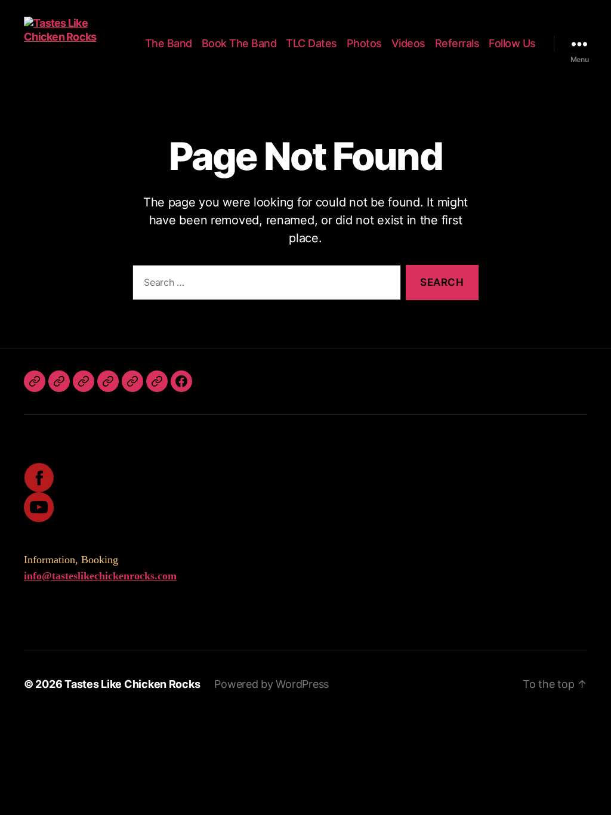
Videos (408, 43)
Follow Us (512, 43)
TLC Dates (311, 43)
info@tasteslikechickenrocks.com (100, 576)
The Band (168, 43)
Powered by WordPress (271, 684)
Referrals (457, 43)
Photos (364, 43)
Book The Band (239, 43)
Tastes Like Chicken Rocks (132, 684)
